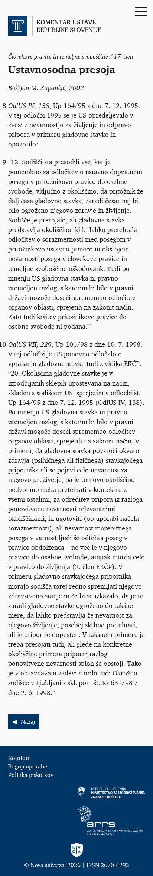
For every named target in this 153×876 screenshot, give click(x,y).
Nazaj (28, 721)
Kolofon (18, 757)
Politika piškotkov (30, 775)
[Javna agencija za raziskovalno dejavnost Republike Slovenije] (76, 820)
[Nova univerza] (76, 850)
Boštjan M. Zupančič (36, 87)
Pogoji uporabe (27, 766)
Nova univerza (47, 865)
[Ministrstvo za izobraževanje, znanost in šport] (76, 792)
